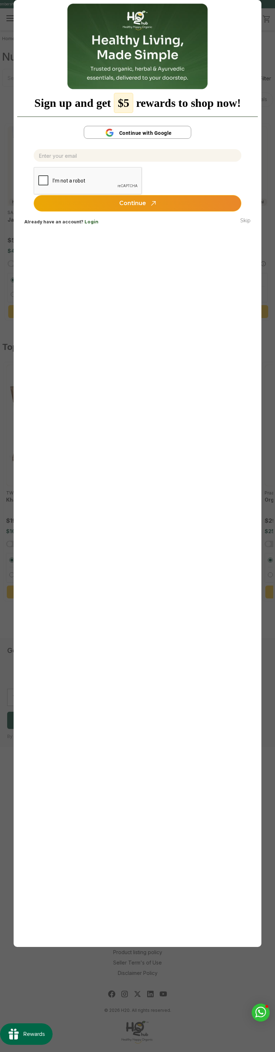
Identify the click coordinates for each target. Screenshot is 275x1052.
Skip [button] (245, 220)
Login (91, 221)
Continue (133, 203)
